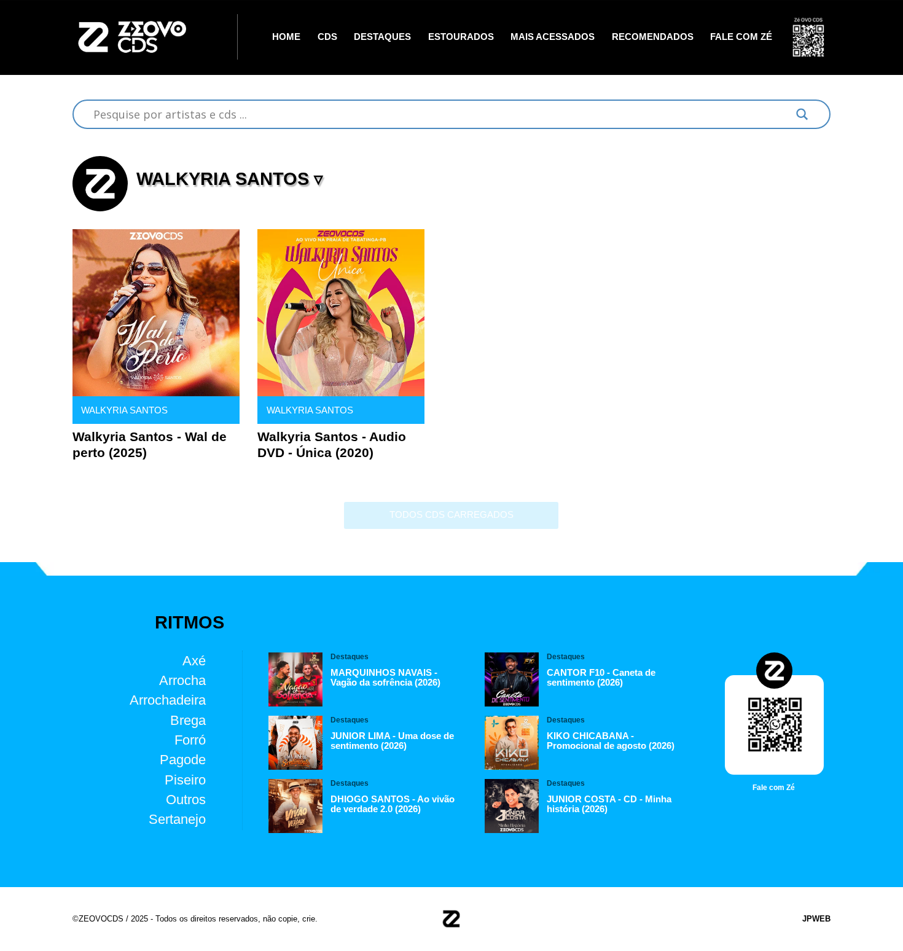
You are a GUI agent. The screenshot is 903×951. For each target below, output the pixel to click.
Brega (188, 720)
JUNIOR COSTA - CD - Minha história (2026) (609, 804)
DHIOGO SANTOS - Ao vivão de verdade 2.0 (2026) (392, 804)
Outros (186, 799)
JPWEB (816, 918)
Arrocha (182, 680)
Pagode (183, 759)
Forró (190, 740)
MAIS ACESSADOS (552, 37)
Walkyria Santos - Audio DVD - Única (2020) (331, 444)
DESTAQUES (382, 37)
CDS (327, 37)
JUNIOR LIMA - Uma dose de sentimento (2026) (392, 741)
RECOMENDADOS (653, 37)
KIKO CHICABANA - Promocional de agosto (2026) (610, 741)
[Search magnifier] (802, 114)
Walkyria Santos (124, 410)
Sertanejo (177, 819)
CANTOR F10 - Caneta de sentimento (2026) (601, 677)
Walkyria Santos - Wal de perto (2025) (149, 444)
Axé (194, 660)
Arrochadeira (168, 700)
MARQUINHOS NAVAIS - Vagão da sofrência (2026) (385, 677)
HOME (286, 37)
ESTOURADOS (461, 37)
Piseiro (185, 780)
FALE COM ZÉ (741, 37)
